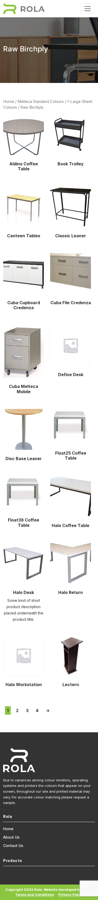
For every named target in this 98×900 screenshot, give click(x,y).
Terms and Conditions (34, 894)
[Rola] (24, 8)
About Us (11, 837)
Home (8, 101)
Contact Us (13, 845)
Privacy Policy (70, 894)
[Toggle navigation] (87, 8)
